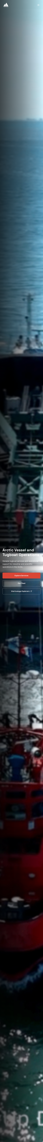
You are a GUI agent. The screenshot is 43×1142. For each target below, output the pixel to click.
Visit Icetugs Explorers (20, 591)
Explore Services (21, 576)
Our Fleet (21, 583)
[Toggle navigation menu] (38, 5)
